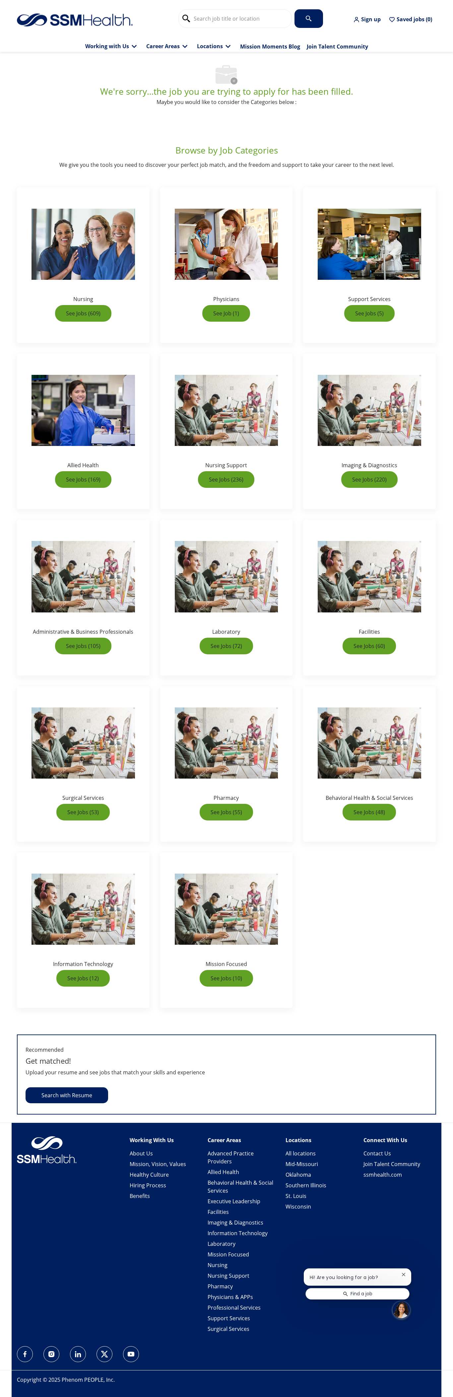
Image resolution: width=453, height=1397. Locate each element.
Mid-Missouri (302, 1164)
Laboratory (221, 1243)
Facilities (218, 1212)
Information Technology (238, 1233)
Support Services (229, 1318)
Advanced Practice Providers (231, 1157)
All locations (301, 1153)
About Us (141, 1153)
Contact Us (377, 1153)
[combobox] (235, 18)
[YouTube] (131, 1354)
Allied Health (223, 1172)
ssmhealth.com (382, 1174)
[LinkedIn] (78, 1354)
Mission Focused (228, 1254)
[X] (104, 1354)
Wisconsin (298, 1206)
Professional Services (234, 1307)
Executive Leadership (234, 1201)
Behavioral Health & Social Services (240, 1186)
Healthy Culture (149, 1174)
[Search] (308, 18)
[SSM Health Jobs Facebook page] (25, 1354)
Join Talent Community (337, 47)
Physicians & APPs (230, 1297)
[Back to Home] (75, 19)
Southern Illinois (306, 1185)
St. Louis (296, 1196)
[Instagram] (51, 1354)
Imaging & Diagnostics (235, 1222)
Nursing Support (228, 1275)
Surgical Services (228, 1329)
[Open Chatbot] (401, 1310)
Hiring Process (148, 1185)
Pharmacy (220, 1286)
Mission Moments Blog (270, 47)
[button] (367, 19)
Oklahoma (298, 1174)
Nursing (217, 1265)
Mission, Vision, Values (158, 1164)
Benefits (140, 1196)
